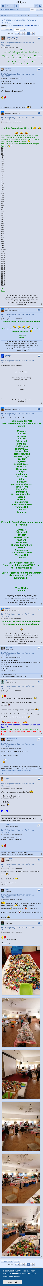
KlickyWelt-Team (13, 25)
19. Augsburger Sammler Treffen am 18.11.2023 (18, 21)
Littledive (30, 25)
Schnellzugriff (3, 6)
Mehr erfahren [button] (14, 1276)
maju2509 (9, 858)
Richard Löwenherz (12, 37)
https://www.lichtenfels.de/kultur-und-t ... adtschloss (16, 770)
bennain (8, 824)
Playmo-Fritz (9, 680)
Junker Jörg (36, 25)
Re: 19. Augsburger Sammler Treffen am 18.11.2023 (17, 44)
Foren (17, 6)
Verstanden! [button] (12, 1282)
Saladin (7, 112)
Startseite (10, 6)
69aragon (8, 68)
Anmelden (6, 9)
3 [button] (23, 33)
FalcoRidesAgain (12, 738)
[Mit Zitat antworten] (38, 38)
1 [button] (18, 33)
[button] (16, 33)
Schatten (8, 355)
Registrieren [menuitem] (40, 6)
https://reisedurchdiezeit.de (9, 774)
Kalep (7, 889)
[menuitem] (41, 16)
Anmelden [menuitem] (36, 6)
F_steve (7, 778)
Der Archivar (9, 647)
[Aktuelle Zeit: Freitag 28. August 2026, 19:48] (38, 16)
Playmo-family (22, 25)
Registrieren (15, 9)
